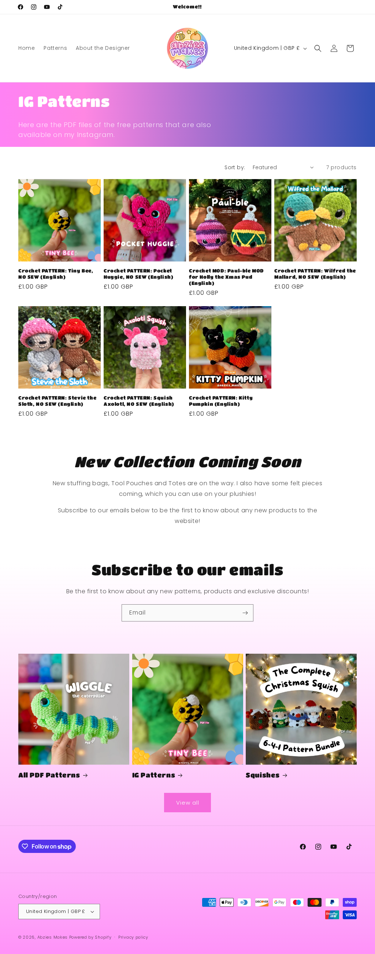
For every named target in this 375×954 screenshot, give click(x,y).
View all (187, 802)
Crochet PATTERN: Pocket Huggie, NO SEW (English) (138, 273)
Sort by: (234, 167)
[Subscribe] (245, 612)
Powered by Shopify (90, 937)
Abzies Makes (52, 937)
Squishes (263, 775)
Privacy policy (133, 937)
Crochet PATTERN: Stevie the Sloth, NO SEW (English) (57, 401)
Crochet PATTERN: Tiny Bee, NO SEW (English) (55, 273)
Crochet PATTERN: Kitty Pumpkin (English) (221, 401)
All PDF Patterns (49, 775)
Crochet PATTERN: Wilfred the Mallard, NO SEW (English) (315, 273)
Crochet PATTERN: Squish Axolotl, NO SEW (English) (139, 401)
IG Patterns (153, 775)
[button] (318, 48)
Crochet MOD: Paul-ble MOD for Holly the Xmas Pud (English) (226, 277)
